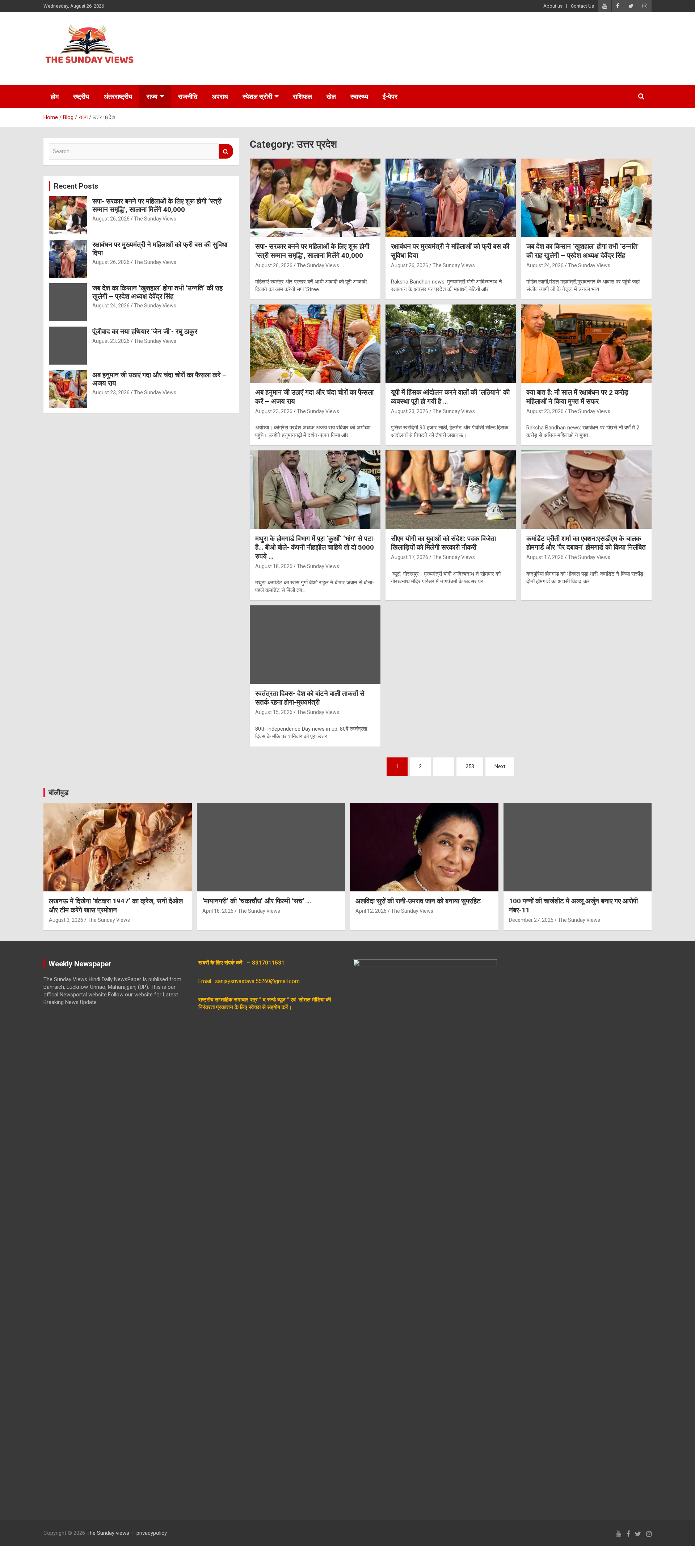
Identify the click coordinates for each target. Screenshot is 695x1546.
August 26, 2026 (273, 265)
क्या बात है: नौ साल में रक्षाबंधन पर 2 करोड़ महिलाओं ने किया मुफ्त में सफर (577, 397)
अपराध (220, 96)
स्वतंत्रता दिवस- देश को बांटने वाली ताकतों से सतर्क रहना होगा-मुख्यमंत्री (310, 698)
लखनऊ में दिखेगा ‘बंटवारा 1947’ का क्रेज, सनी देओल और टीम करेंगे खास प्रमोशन (116, 905)
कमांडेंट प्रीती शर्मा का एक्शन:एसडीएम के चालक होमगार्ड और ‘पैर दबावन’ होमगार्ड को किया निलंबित (586, 543)
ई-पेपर (390, 96)
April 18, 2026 (217, 911)
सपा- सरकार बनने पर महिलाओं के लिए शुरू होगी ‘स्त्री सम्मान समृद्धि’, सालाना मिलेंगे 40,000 (312, 251)
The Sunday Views (318, 265)
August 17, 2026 (409, 557)
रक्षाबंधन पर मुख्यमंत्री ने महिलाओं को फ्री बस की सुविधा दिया (159, 248)
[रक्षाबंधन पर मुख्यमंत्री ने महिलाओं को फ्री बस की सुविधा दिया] (451, 197)
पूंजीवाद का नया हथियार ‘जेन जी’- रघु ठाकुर (144, 331)
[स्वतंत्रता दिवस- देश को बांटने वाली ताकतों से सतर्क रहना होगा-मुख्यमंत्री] (315, 644)
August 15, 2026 (273, 712)
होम (55, 96)
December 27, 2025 (531, 920)
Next (499, 766)
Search (225, 151)
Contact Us (582, 6)
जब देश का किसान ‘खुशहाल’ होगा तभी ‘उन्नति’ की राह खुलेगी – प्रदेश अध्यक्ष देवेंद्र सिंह (582, 251)
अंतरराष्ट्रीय (118, 96)
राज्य (152, 96)
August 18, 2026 (273, 566)
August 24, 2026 (545, 265)
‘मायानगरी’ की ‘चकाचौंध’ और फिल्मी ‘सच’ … (256, 901)
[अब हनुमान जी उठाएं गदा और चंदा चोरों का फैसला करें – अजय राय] (315, 343)
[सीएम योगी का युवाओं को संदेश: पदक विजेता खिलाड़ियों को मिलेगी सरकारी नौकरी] (451, 489)
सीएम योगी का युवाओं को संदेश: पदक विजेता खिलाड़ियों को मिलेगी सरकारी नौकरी (443, 543)
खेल (331, 96)
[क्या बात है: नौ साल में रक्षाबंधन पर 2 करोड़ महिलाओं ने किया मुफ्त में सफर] (586, 343)
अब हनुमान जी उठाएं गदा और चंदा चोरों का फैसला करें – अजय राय (159, 379)
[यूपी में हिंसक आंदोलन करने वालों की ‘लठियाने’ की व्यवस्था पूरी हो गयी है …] (451, 343)
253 (470, 766)
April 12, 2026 (371, 911)
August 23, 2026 (273, 411)
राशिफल (302, 96)
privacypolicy (151, 1533)
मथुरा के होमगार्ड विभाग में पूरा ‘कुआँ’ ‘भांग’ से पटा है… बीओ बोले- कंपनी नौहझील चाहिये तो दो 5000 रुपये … (314, 547)
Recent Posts (76, 186)
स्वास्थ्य (359, 96)
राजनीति (187, 96)
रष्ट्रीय (81, 96)
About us (553, 6)
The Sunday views (108, 1533)
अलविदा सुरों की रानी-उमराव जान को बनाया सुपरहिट (418, 901)
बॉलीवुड (58, 792)
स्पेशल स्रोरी (257, 96)
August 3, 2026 (66, 920)
